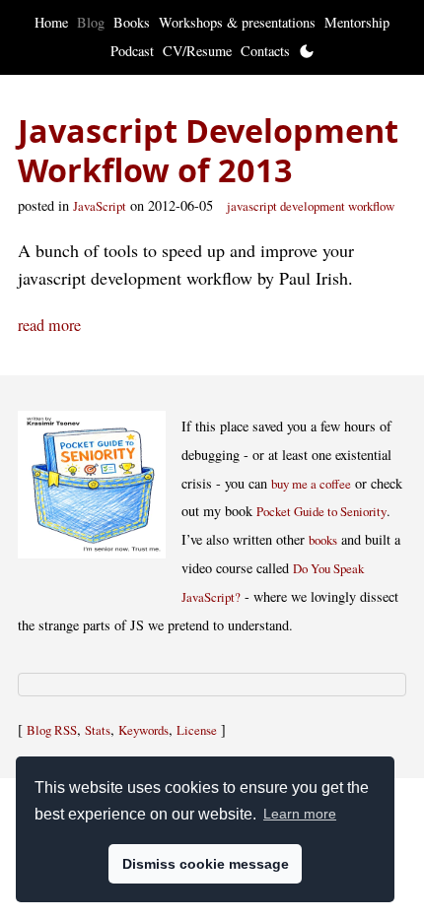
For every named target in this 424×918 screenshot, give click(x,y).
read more (49, 325)
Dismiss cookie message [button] (205, 864)
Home (51, 22)
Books (131, 22)
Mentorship (356, 22)
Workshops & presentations (237, 22)
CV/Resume (197, 50)
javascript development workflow (310, 206)
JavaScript (99, 206)
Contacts (265, 50)
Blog (91, 22)
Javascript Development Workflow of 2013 (208, 150)
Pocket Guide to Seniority (321, 511)
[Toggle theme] (307, 51)
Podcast (132, 50)
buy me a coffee (311, 483)
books (323, 540)
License (197, 730)
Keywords (143, 730)
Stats (97, 730)
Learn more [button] (299, 813)
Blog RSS (52, 730)
